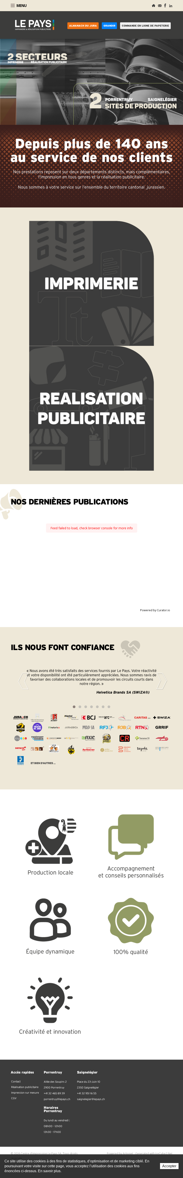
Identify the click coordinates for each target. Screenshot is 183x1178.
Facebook (165, 5)
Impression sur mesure (25, 1092)
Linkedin (170, 5)
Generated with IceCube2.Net (153, 1153)
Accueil (153, 5)
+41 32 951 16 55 (86, 1093)
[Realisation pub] (91, 408)
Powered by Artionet (120, 1153)
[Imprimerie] (91, 283)
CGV (14, 1098)
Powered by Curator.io (155, 610)
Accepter (169, 1166)
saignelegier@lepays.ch (91, 1099)
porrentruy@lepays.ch (57, 1099)
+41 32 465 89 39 (54, 1093)
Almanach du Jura (83, 25)
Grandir (109, 25)
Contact (160, 5)
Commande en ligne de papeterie (145, 25)
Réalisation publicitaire (24, 1087)
